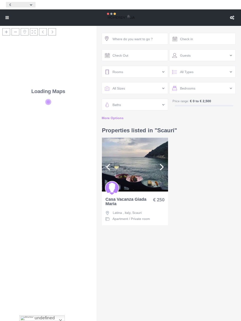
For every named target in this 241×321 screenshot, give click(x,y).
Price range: (181, 101)
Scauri (137, 213)
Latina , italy (121, 213)
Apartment (120, 219)
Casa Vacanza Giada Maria (125, 201)
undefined (44, 317)
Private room (140, 219)
